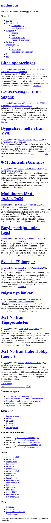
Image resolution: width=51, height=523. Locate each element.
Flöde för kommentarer (15, 512)
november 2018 (12, 497)
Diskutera (10, 42)
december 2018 (12, 494)
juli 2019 (10, 485)
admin (6, 69)
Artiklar (15, 33)
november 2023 (12, 459)
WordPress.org (12, 514)
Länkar (9, 54)
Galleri (14, 47)
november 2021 (12, 466)
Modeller (10, 23)
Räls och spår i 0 (18, 37)
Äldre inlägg (6, 381)
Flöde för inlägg (12, 509)
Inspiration (10, 45)
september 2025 (12, 457)
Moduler (15, 35)
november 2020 (12, 471)
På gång (9, 21)
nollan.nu (9, 5)
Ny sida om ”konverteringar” (27, 438)
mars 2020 (10, 476)
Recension (10, 425)
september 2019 (12, 483)
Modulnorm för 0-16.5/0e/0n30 (17, 196)
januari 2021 (11, 469)
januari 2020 (11, 478)
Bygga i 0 (10, 30)
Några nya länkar (17, 293)
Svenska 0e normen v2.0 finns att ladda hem (24, 399)
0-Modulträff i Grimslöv (23, 162)
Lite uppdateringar (18, 62)
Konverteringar (18, 25)
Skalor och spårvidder (21, 40)
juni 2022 (10, 464)
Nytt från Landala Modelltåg (18, 406)
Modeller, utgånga (19, 28)
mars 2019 (10, 490)
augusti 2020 (11, 473)
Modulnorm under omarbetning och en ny (23, 401)
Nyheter (4, 142)
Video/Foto (16, 49)
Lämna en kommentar (18, 71)
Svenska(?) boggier (18, 261)
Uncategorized (12, 427)
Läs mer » (37, 86)
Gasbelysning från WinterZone (19, 403)
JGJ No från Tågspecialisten (14, 320)
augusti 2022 (11, 462)
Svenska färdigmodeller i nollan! (19, 396)
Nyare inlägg (6, 384)
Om (7, 56)
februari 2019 (11, 492)
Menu (3, 16)
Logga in (10, 507)
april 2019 (10, 487)
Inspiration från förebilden (22, 52)
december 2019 (12, 480)
